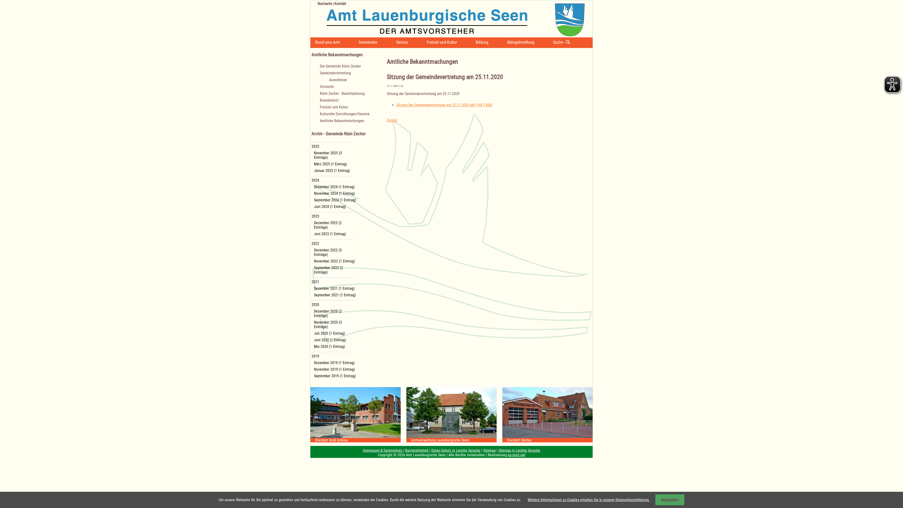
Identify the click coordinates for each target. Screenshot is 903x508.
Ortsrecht (327, 86)
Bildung (482, 42)
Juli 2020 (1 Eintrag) (329, 333)
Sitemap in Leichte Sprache (519, 450)
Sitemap (489, 450)
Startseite (324, 3)
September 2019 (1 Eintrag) (335, 376)
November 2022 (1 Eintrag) (334, 261)
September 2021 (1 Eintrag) (335, 295)
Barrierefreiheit (417, 450)
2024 (315, 180)
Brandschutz (329, 100)
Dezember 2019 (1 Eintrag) (334, 363)
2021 (315, 282)
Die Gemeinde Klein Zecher (340, 66)
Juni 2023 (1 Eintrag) (330, 234)
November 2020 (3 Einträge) (328, 324)
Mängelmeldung (520, 42)
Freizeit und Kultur (442, 42)
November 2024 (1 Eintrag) (334, 193)
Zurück (392, 120)
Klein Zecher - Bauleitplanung (342, 93)
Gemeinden (368, 42)
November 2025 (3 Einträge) (328, 155)
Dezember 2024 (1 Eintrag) (334, 187)
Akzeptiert (670, 500)
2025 (315, 146)
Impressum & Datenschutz (383, 450)
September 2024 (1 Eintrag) (335, 200)
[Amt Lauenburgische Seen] (447, 18)
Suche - (559, 42)
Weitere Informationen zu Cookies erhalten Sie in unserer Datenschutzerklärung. (589, 500)
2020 (315, 304)
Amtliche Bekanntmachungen (342, 121)
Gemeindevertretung (335, 73)
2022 (315, 243)
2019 (315, 356)
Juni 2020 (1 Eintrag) (330, 340)
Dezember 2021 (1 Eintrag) (334, 288)
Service (402, 42)
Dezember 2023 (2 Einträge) (328, 225)
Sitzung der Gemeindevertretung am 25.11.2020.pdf (444, 105)
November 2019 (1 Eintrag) (334, 369)
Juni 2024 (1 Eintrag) (330, 206)
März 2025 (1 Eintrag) (330, 164)
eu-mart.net (516, 455)
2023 (315, 216)
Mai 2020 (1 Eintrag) (329, 346)
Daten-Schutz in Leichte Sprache (455, 450)
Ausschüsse (338, 80)
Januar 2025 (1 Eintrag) (332, 170)
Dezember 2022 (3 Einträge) (328, 252)
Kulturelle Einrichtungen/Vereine (345, 114)
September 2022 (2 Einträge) (328, 270)
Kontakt (340, 3)
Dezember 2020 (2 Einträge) (328, 313)
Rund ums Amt (327, 42)
